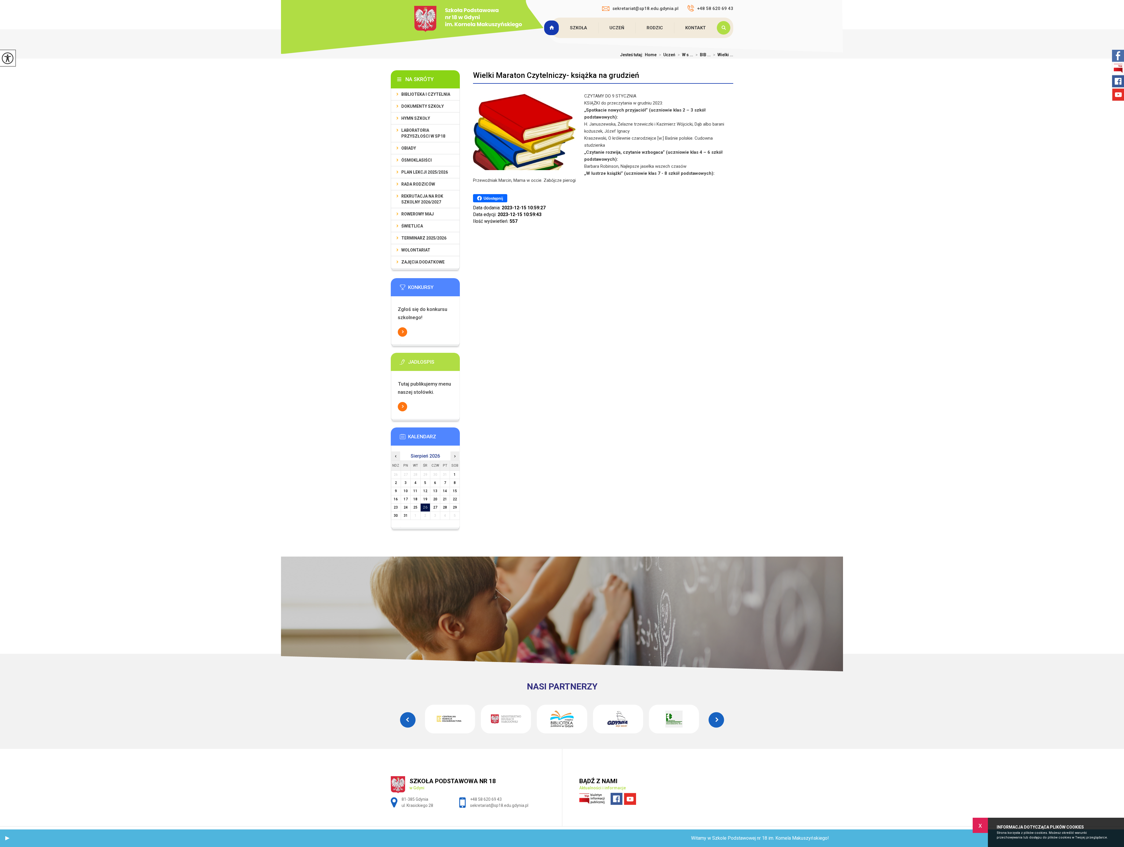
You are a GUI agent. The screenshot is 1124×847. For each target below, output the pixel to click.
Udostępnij (493, 198)
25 (415, 507)
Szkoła (578, 27)
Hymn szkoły (415, 118)
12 (425, 491)
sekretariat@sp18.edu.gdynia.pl (645, 8)
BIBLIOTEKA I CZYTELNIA (425, 94)
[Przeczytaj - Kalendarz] (434, 438)
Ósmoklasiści (416, 160)
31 (406, 516)
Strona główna (552, 28)
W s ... (685, 55)
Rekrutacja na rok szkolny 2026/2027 (422, 199)
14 (445, 491)
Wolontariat (415, 250)
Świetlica (412, 226)
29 (455, 507)
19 (425, 499)
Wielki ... (723, 55)
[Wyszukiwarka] (725, 28)
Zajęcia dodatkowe (423, 262)
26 (425, 507)
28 (445, 507)
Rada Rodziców (418, 184)
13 (435, 491)
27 (435, 507)
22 (455, 499)
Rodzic (655, 27)
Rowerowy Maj (417, 214)
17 (406, 499)
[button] (7, 838)
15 (455, 491)
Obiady (408, 148)
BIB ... (703, 55)
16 (396, 499)
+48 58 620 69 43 (715, 8)
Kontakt (695, 27)
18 (415, 499)
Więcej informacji (402, 332)
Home (651, 55)
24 (406, 507)
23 (396, 507)
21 (445, 499)
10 (406, 491)
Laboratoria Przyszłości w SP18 (423, 133)
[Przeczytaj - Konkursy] (434, 289)
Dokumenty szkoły (422, 106)
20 (435, 499)
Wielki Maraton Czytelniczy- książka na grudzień (556, 75)
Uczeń (616, 27)
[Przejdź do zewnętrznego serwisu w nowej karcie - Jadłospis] (434, 363)
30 (396, 516)
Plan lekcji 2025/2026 (424, 172)
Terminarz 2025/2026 (423, 238)
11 (415, 491)
